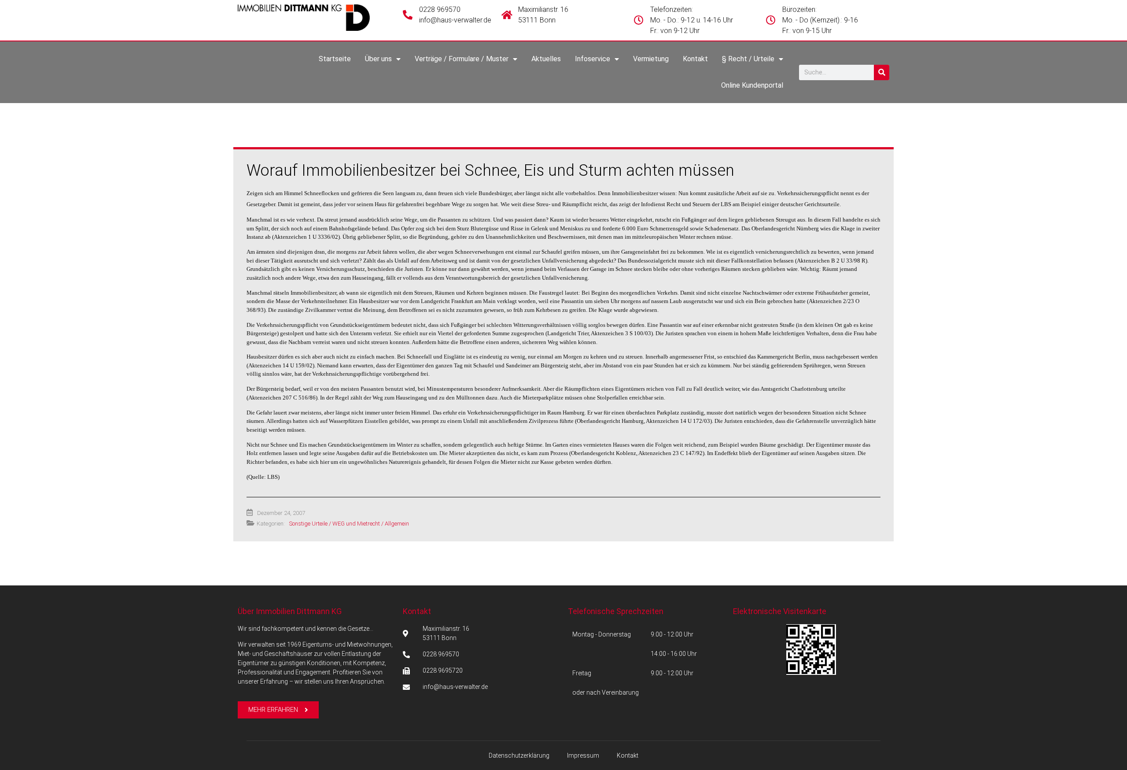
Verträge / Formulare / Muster (461, 59)
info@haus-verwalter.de (455, 20)
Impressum (583, 755)
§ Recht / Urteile (748, 59)
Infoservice (592, 59)
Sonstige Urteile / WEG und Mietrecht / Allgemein (349, 523)
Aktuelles (546, 59)
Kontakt (695, 59)
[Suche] (881, 72)
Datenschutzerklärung (519, 755)
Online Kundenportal (752, 85)
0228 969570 (439, 9)
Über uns (378, 59)
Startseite (335, 59)
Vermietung (651, 59)
